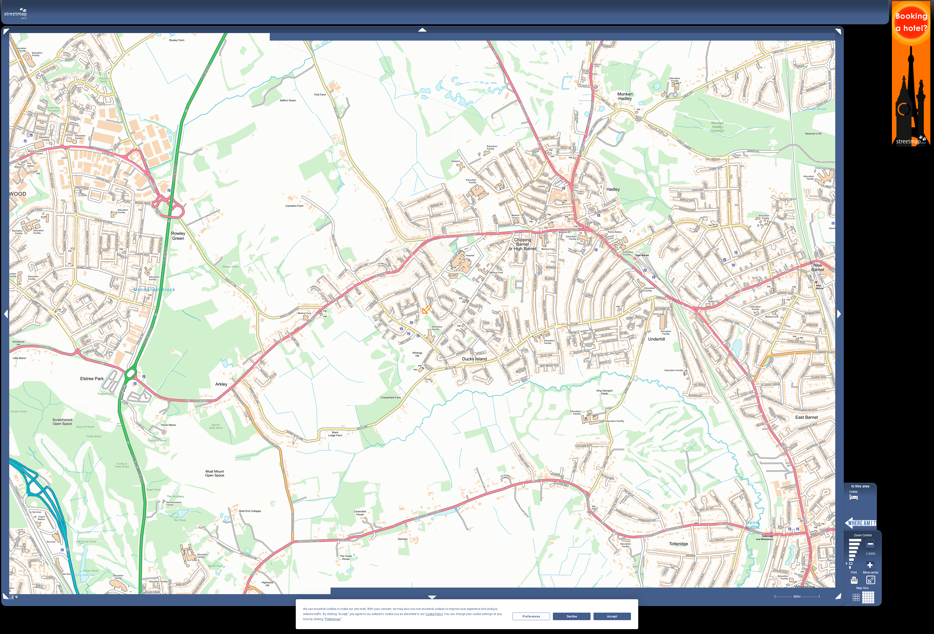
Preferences (531, 616)
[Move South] (432, 597)
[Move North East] (839, 30)
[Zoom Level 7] (853, 544)
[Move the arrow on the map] (871, 578)
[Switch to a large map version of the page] (863, 596)
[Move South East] (839, 596)
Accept (612, 616)
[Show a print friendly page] (854, 578)
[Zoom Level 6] (853, 548)
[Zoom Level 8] (853, 540)
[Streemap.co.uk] (15, 10)
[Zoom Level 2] (853, 563)
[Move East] (840, 314)
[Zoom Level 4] (853, 556)
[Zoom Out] (871, 544)
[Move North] (422, 29)
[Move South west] (5, 596)
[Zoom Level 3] (853, 559)
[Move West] (5, 314)
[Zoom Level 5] (853, 552)
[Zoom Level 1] (853, 567)
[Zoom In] (871, 565)
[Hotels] (853, 496)
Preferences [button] (333, 619)
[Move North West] (5, 30)
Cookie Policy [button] (434, 614)
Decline (572, 616)
